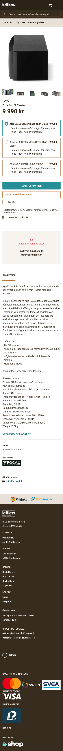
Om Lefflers (8, 581)
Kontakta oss (8, 572)
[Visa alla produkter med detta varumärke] (31, 463)
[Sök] (5, 14)
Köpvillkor (7, 585)
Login (5, 597)
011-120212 (8, 537)
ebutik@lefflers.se (11, 542)
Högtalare (20, 22)
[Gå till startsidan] (8, 5)
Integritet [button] (7, 601)
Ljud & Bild (7, 22)
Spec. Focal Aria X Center (16, 433)
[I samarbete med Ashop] (12, 744)
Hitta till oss (8, 576)
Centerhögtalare (36, 22)
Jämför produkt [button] (14, 481)
